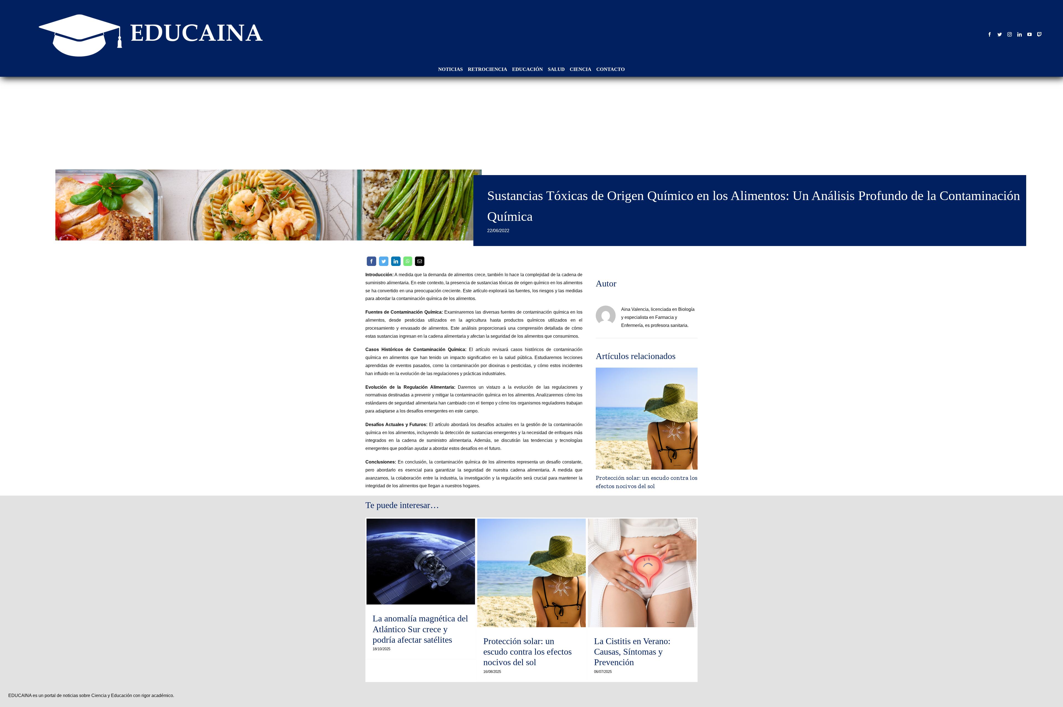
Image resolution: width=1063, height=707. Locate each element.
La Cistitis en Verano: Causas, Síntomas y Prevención (632, 651)
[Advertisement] (531, 119)
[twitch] (1039, 34)
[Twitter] (384, 261)
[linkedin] (1019, 34)
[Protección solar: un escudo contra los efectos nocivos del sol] (531, 573)
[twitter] (999, 34)
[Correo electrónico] (420, 261)
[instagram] (1009, 34)
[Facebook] (371, 261)
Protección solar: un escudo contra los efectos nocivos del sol (527, 651)
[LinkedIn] (396, 261)
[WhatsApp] (408, 261)
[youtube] (1029, 34)
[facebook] (989, 34)
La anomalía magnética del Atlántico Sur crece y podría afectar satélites (420, 629)
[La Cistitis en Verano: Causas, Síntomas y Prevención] (647, 418)
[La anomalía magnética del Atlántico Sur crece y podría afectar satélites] (421, 562)
